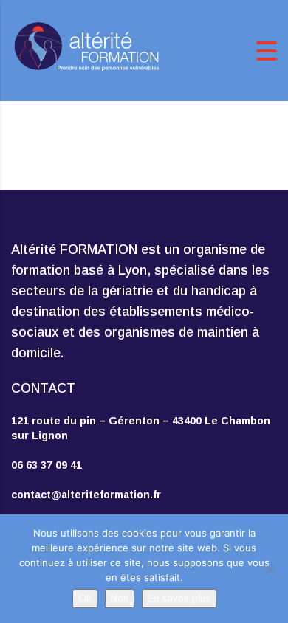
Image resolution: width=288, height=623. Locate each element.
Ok (85, 598)
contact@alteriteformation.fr (86, 494)
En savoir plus (179, 598)
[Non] (269, 569)
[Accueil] (85, 50)
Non (119, 598)
